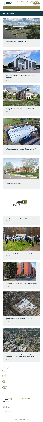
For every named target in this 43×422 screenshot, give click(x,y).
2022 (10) (5, 375)
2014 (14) (4, 385)
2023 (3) (4, 374)
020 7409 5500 (5, 410)
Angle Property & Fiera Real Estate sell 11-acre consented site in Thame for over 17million (21, 182)
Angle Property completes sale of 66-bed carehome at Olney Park (20, 109)
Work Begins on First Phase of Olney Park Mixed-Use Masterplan (20, 76)
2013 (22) (5, 386)
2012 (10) (4, 387)
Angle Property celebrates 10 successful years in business (21, 219)
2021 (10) (4, 376)
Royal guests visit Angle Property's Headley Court (19, 254)
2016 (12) (4, 382)
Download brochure (37, 4)
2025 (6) (4, 371)
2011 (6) (4, 388)
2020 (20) (5, 377)
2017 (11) (4, 381)
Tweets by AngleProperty (26, 398)
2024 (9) (4, 373)
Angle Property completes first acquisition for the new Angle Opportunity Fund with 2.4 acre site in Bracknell (20, 355)
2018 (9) (4, 380)
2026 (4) (4, 370)
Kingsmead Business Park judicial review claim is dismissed (19, 319)
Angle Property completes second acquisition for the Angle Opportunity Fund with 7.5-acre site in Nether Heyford (21, 148)
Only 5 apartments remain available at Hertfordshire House (21, 283)
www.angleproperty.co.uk (7, 411)
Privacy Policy (25, 419)
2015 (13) (4, 383)
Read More (8, 44)
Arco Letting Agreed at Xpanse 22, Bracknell (17, 41)
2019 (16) (4, 379)
